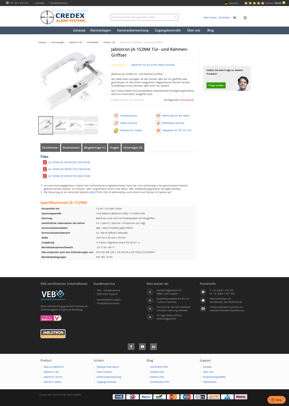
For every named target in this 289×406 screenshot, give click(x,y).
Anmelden (224, 17)
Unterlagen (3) (132, 147)
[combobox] (144, 17)
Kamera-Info (157, 376)
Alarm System (104, 371)
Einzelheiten (50, 147)
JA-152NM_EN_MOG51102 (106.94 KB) (69, 169)
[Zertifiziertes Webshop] (51, 316)
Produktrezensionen (108, 303)
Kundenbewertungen (109, 299)
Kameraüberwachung (109, 376)
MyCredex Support (107, 294)
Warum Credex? (53, 381)
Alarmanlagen (58, 42)
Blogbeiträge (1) (94, 147)
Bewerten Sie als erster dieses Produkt (153, 64)
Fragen (114, 147)
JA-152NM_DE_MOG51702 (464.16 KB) (69, 176)
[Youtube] (142, 346)
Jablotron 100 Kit (53, 376)
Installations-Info (159, 381)
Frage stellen (216, 85)
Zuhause (42, 42)
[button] (45, 81)
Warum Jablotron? (54, 366)
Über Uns (208, 371)
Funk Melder (93, 42)
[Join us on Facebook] (131, 346)
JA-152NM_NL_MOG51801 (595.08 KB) (69, 162)
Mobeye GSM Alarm (108, 366)
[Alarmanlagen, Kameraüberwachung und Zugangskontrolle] (63, 11)
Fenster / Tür (110, 42)
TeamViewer (210, 381)
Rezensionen (71, 147)
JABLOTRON (96, 192)
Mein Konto (210, 17)
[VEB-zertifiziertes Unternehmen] (53, 290)
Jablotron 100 (76, 42)
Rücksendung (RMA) (214, 376)
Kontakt (207, 366)
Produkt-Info (157, 371)
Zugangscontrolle (106, 381)
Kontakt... (39, 3)
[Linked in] (153, 346)
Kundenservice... (58, 3)
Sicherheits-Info (159, 366)
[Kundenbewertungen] (265, 4)
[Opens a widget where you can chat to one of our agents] (276, 400)
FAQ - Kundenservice (108, 290)
